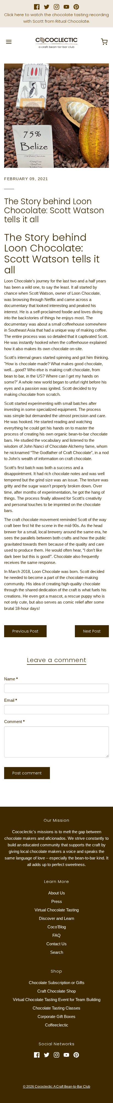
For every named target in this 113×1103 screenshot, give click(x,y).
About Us (56, 893)
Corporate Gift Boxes (56, 1016)
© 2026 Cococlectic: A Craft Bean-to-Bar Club (56, 1087)
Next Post (92, 631)
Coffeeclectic (56, 1025)
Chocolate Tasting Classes (56, 1008)
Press (56, 901)
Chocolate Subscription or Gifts (56, 982)
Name (11, 679)
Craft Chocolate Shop (56, 991)
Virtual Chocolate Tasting (57, 910)
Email (10, 700)
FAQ (56, 935)
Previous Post (25, 631)
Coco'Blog (56, 926)
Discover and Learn (56, 918)
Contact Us (56, 943)
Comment (14, 721)
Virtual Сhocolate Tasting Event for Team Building (56, 999)
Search (56, 952)
